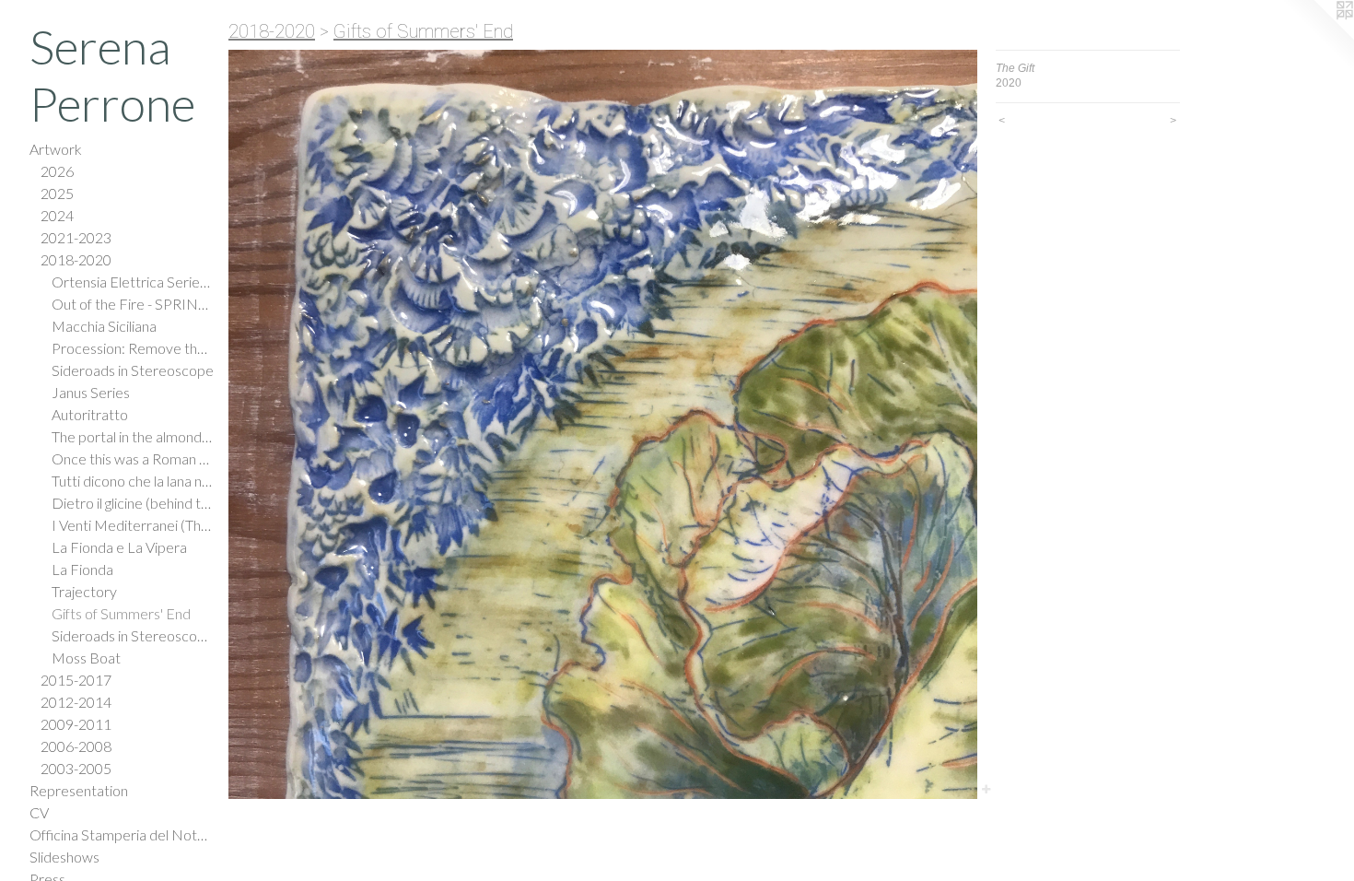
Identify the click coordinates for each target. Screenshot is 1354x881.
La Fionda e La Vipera (119, 547)
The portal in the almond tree (133, 436)
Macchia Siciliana (104, 326)
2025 (57, 193)
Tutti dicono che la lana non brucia (133, 480)
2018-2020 (76, 259)
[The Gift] (602, 424)
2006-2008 (76, 746)
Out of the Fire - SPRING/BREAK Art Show (133, 303)
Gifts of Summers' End (121, 613)
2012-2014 (76, 702)
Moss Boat (86, 657)
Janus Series (91, 392)
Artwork (55, 149)
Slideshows (64, 856)
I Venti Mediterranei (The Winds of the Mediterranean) (133, 525)
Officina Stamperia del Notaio (121, 834)
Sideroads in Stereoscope (133, 370)
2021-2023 (76, 237)
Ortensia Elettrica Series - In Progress (133, 281)
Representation (78, 790)
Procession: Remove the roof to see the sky (133, 348)
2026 (57, 171)
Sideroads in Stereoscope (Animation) (133, 635)
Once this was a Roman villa (133, 458)
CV (39, 812)
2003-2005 (76, 768)
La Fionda (82, 569)
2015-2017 (76, 679)
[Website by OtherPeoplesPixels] (1317, 37)
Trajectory (84, 591)
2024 (57, 215)
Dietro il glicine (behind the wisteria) (133, 502)
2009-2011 (76, 724)
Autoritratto (90, 414)
